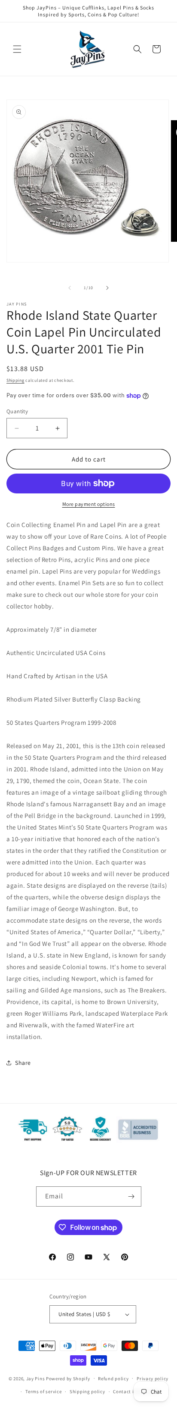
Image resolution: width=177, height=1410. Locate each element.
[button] (17, 49)
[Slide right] (107, 287)
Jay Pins (35, 1378)
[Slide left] (69, 287)
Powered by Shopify (68, 1378)
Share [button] (23, 1063)
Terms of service (43, 1391)
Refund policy (113, 1379)
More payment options (88, 504)
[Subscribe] (131, 1196)
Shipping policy (87, 1391)
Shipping (15, 380)
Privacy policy (152, 1379)
